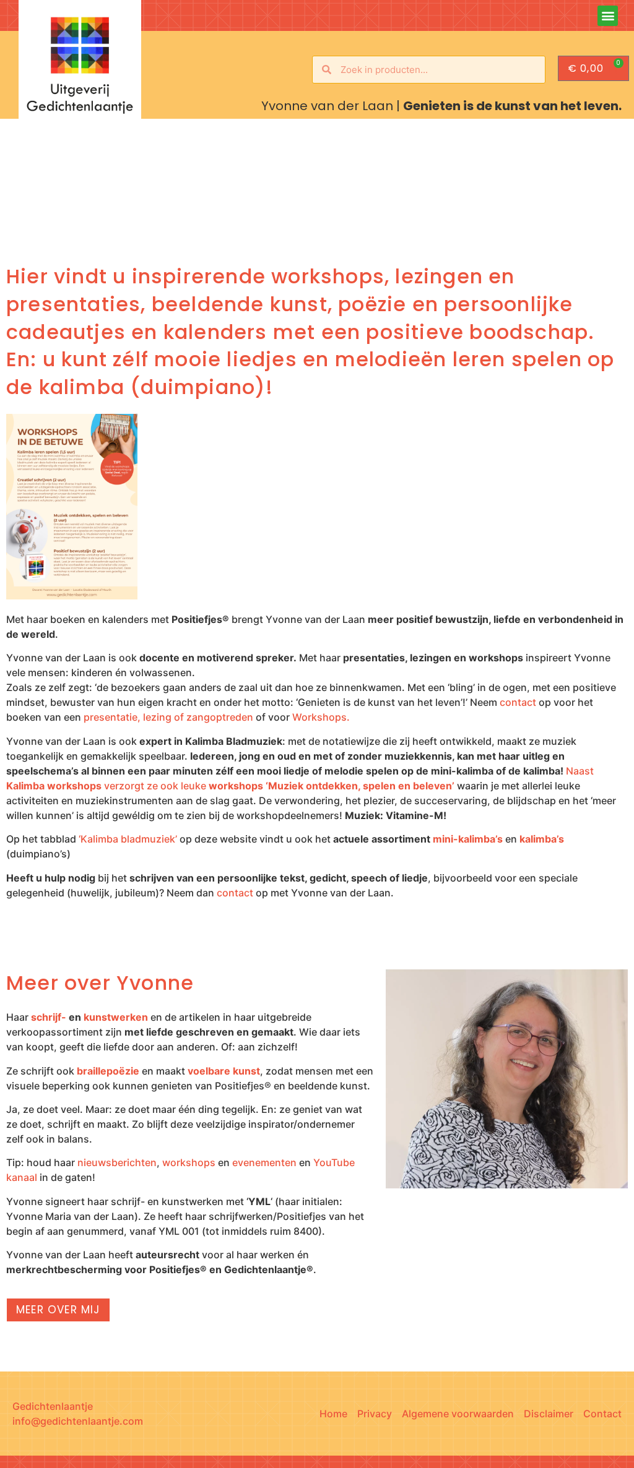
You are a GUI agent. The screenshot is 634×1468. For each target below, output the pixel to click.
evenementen (264, 1162)
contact (518, 702)
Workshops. (321, 717)
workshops (188, 1162)
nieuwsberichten (117, 1162)
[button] (607, 16)
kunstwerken (116, 1017)
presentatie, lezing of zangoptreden (168, 717)
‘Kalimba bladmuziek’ (128, 839)
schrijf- (48, 1017)
